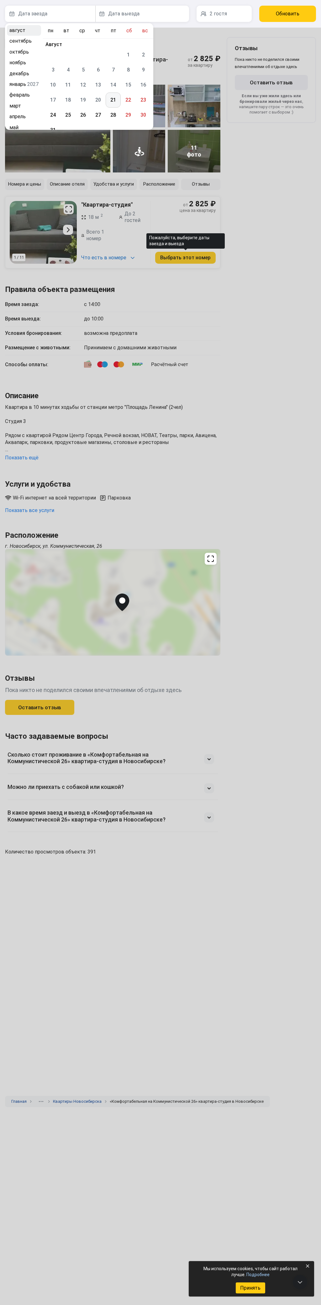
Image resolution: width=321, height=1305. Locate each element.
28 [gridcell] (113, 115)
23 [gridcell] (143, 100)
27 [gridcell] (98, 115)
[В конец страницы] (300, 1282)
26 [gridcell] (83, 115)
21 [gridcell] (113, 100)
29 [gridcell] (128, 115)
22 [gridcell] (128, 100)
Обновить (287, 14)
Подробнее (258, 1274)
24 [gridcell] (53, 115)
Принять (250, 1288)
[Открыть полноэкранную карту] (112, 602)
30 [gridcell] (143, 115)
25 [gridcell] (68, 115)
